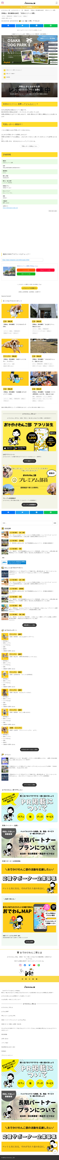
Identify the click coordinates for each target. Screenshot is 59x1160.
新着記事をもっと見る (29, 625)
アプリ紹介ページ (29, 461)
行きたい (55, 1145)
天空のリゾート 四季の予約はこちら (27, 266)
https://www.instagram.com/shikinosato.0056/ (15, 260)
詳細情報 (8, 77)
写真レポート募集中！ (10, 73)
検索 (55, 523)
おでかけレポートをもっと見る (29, 749)
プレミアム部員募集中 (29, 504)
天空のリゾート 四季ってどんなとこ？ (14, 70)
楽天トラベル (25, 273)
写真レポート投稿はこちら (29, 146)
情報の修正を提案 (53, 211)
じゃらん (25, 270)
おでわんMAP (29, 941)
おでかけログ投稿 (55, 1151)
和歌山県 (37, 21)
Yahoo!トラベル (44, 270)
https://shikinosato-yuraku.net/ (10, 208)
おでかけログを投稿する (29, 288)
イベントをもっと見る (29, 784)
